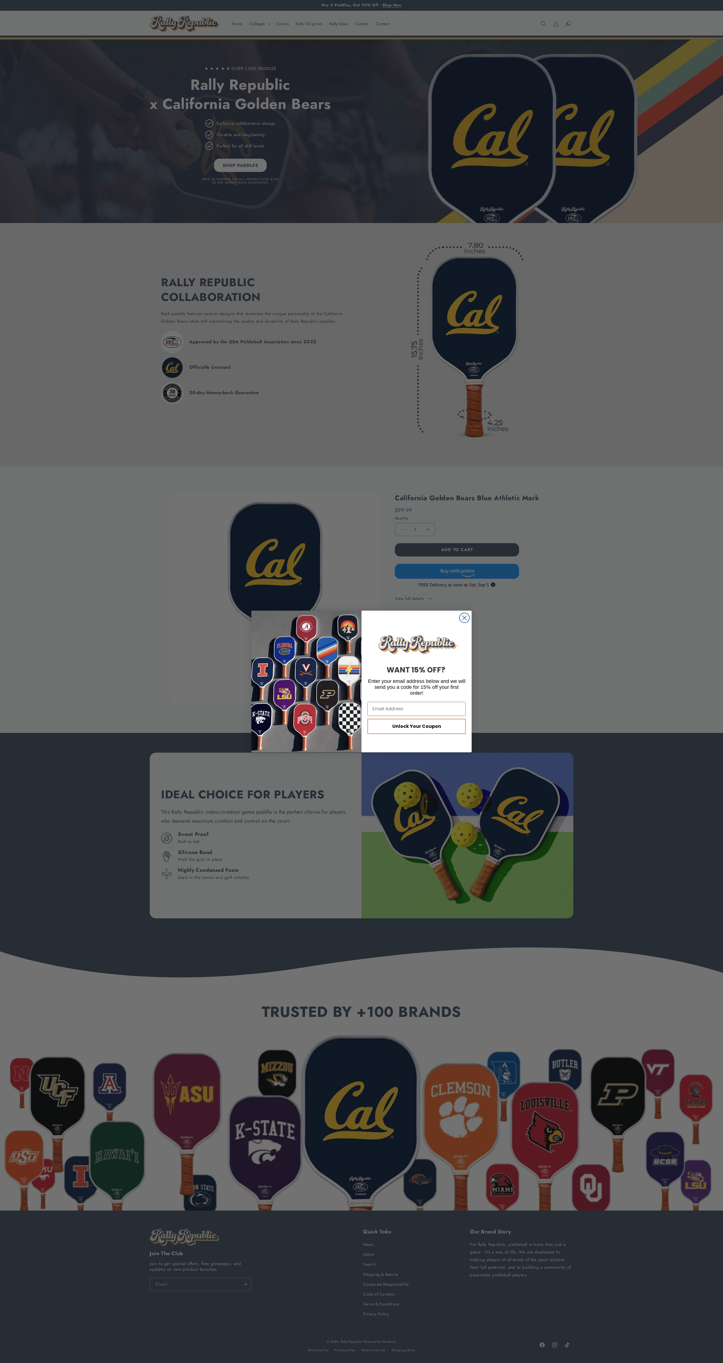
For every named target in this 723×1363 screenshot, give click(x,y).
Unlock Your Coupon (416, 726)
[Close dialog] (464, 618)
